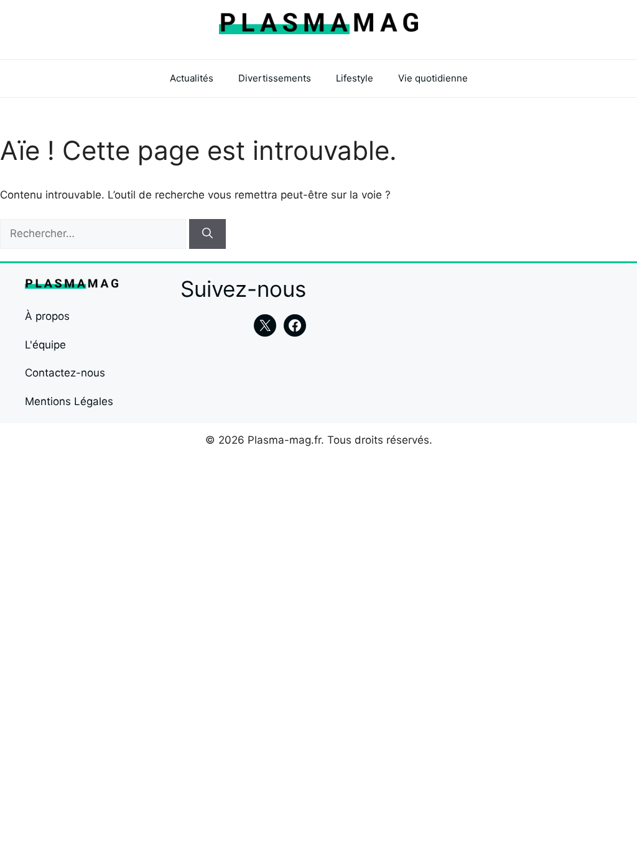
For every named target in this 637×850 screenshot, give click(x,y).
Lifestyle (354, 78)
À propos (47, 316)
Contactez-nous (65, 373)
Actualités (191, 78)
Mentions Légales (69, 401)
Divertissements (274, 78)
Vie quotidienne (433, 78)
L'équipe (45, 345)
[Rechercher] (207, 234)
